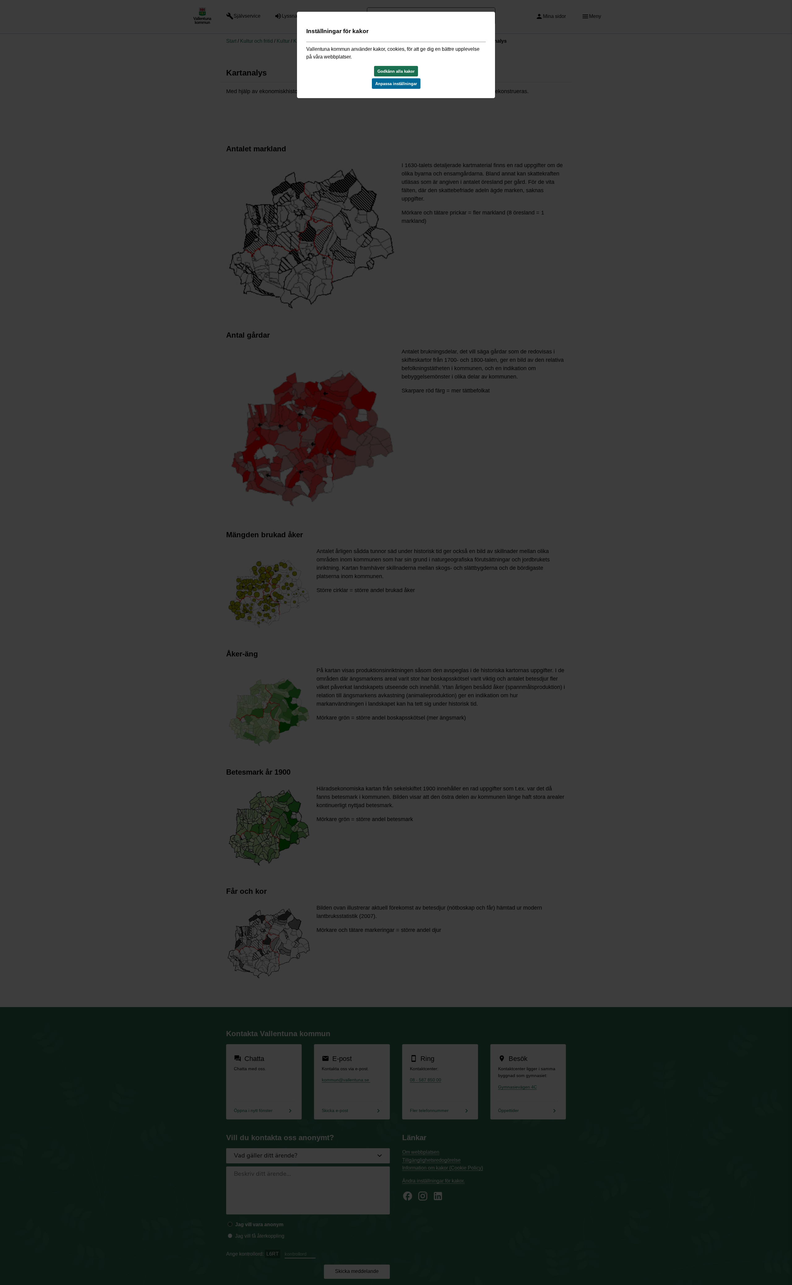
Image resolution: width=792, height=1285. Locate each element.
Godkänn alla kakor (396, 71)
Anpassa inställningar (396, 83)
